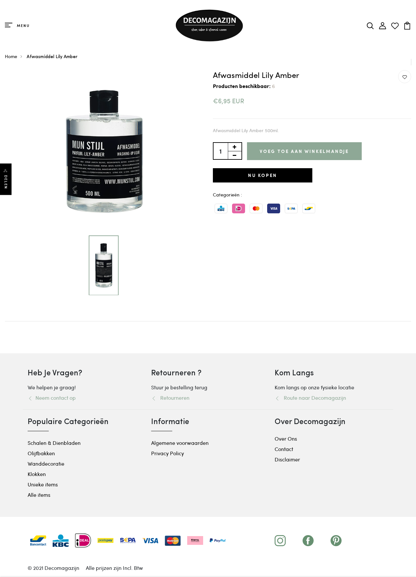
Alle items (39, 494)
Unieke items (43, 484)
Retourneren (172, 397)
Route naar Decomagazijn (313, 397)
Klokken (37, 473)
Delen (5, 182)
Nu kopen (262, 175)
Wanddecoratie (46, 463)
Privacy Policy (167, 453)
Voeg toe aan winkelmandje (304, 151)
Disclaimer (287, 459)
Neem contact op (54, 397)
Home (11, 56)
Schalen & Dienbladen (54, 442)
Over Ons (286, 438)
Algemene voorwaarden (180, 442)
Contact (284, 448)
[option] (104, 151)
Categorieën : (227, 195)
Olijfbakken (41, 453)
